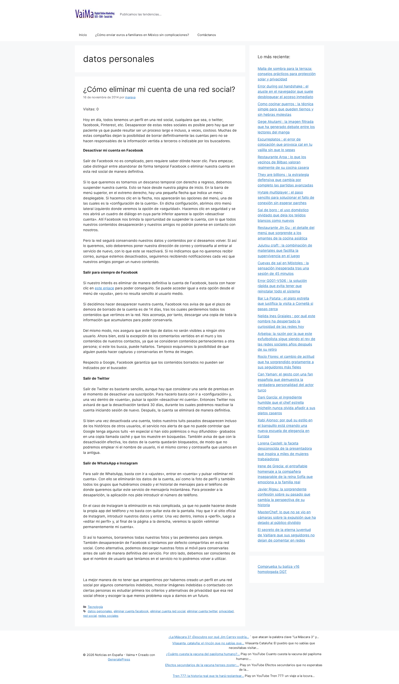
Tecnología (95, 607)
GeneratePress (119, 659)
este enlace (104, 288)
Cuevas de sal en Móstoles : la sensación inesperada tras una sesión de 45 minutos (283, 268)
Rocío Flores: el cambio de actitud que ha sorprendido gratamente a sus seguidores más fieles (286, 361)
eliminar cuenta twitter (202, 611)
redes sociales (108, 615)
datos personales (100, 611)
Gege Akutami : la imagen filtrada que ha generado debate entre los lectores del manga (286, 127)
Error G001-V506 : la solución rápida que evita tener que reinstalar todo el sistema (282, 286)
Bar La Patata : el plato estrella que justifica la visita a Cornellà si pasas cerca (285, 303)
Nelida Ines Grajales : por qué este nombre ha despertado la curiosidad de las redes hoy (286, 321)
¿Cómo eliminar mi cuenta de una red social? (159, 89)
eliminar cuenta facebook (131, 611)
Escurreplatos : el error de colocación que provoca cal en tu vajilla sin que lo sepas (285, 144)
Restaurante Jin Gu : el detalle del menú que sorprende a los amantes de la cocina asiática (286, 233)
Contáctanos (206, 35)
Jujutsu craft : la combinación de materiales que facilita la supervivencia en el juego (285, 250)
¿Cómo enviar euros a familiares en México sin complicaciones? (142, 35)
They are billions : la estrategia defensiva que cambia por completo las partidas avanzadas (285, 180)
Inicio (83, 35)
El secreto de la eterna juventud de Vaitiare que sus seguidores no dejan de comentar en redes (286, 535)
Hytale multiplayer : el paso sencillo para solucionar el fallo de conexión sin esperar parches (286, 197)
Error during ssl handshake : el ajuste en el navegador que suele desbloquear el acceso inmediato (285, 91)
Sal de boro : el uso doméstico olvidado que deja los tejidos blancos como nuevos (283, 215)
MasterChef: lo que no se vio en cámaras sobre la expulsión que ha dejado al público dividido (287, 517)
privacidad (226, 611)
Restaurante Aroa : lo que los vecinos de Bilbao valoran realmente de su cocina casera (283, 162)
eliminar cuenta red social (167, 611)
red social (90, 615)
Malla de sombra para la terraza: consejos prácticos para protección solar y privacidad (287, 74)
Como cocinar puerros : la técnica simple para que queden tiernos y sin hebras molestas (285, 109)
